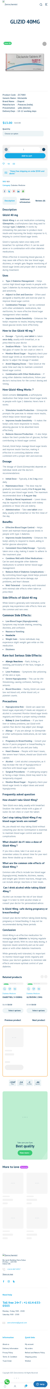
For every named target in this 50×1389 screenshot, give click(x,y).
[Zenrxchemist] (11, 4)
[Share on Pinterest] (14, 191)
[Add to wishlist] (4, 164)
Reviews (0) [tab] (40, 200)
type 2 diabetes (18, 226)
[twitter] (14, 1281)
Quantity (6, 129)
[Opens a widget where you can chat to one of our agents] (40, 1384)
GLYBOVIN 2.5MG (34, 997)
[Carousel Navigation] (44, 976)
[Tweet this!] (9, 191)
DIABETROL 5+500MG (12, 997)
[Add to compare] (9, 164)
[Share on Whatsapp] (23, 191)
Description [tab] (10, 200)
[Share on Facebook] (5, 191)
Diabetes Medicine (18, 185)
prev (42, 976)
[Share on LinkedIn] (18, 191)
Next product (38, 1020)
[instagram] (9, 1281)
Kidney (9, 720)
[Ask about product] (14, 164)
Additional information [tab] (25, 200)
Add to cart (27, 155)
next (45, 976)
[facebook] (4, 1281)
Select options (14, 1010)
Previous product (13, 1020)
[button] (44, 44)
